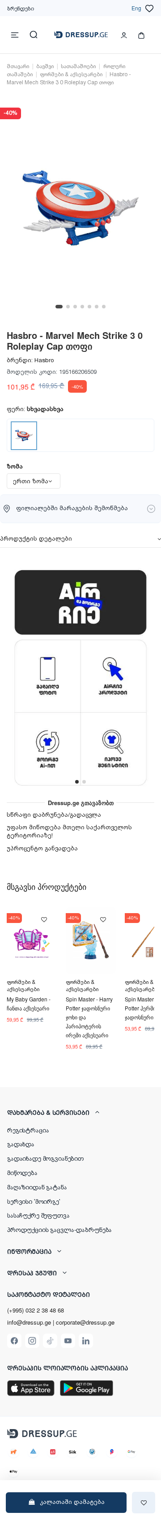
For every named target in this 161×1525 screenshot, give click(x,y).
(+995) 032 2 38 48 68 (35, 1310)
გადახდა (20, 1143)
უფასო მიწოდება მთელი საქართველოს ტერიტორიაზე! (69, 831)
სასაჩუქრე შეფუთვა (38, 1214)
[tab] (80, 540)
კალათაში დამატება (72, 1502)
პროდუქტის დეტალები (36, 539)
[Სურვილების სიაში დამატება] (143, 1502)
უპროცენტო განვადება (42, 848)
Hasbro (44, 360)
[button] (80, 1112)
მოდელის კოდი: (32, 372)
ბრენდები (20, 8)
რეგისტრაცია (28, 1129)
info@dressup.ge (29, 1322)
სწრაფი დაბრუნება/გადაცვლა (54, 814)
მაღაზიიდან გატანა (37, 1186)
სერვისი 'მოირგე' (33, 1200)
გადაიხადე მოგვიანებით (45, 1157)
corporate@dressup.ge (85, 1322)
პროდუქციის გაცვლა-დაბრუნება (59, 1229)
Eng (136, 8)
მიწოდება (22, 1172)
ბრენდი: (20, 360)
